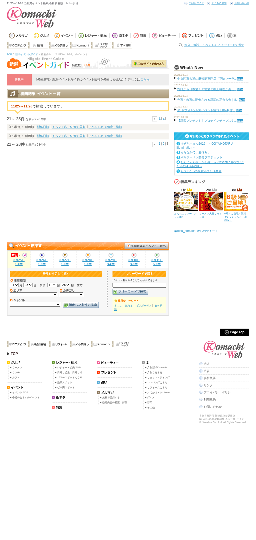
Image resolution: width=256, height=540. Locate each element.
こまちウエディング (158, 377)
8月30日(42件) (134, 262)
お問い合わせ (241, 3)
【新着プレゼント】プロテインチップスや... (206, 120)
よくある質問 (219, 3)
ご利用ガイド (196, 3)
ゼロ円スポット (66, 387)
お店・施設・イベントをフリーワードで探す (214, 45)
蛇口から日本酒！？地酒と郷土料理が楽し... (206, 89)
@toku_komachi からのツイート (196, 231)
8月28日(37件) (88, 262)
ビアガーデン (143, 305)
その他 (151, 407)
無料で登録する (111, 397)
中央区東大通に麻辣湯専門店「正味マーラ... (206, 78)
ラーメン (17, 367)
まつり (118, 305)
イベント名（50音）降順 (105, 127)
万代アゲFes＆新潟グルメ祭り (201, 171)
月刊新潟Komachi (157, 367)
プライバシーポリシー (219, 392)
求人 (207, 364)
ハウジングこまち (157, 382)
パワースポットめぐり (69, 377)
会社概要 (210, 378)
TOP (9, 54)
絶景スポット (64, 382)
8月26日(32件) (42, 262)
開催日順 (43, 127)
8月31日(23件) (157, 262)
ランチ (16, 372)
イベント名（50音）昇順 (69, 127)
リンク (208, 385)
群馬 (149, 402)
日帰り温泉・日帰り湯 (69, 372)
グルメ (151, 397)
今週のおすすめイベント (26, 397)
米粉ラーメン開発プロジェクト (201, 157)
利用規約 (210, 399)
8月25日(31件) (19, 262)
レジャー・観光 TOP (69, 367)
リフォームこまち (157, 387)
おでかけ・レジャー (158, 392)
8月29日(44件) (111, 262)
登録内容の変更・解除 (114, 402)
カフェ (16, 377)
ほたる (129, 305)
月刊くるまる (154, 372)
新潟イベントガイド (26, 54)
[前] (154, 118)
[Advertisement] (88, 194)
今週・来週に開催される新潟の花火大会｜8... (207, 99)
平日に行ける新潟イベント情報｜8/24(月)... (206, 110)
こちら (145, 79)
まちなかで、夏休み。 (195, 152)
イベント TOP (20, 392)
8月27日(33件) (65, 262)
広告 (207, 371)
